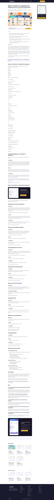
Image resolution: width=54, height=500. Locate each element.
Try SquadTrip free (28, 28)
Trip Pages (29, 494)
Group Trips (21, 492)
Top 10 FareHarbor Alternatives (15, 182)
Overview (29, 487)
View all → (31, 470)
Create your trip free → (24, 430)
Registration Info (29, 493)
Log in (38, 1)
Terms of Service (40, 492)
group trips (21, 48)
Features (21, 1)
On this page (39, 4)
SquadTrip (22, 59)
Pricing (24, 1)
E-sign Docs (29, 492)
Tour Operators (21, 487)
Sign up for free (42, 1)
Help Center (30, 1)
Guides (27, 1)
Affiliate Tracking (29, 495)
